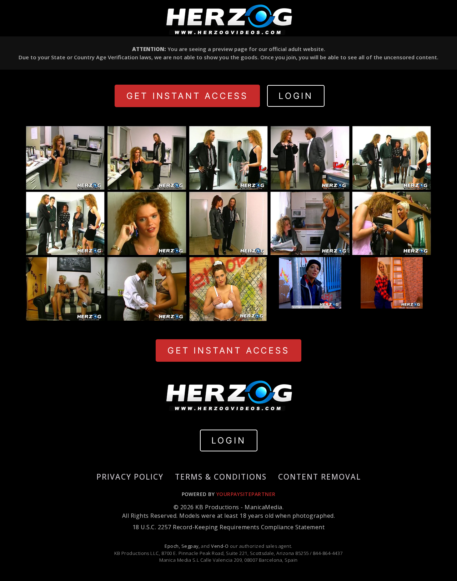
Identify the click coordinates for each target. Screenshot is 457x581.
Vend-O (219, 546)
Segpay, (190, 546)
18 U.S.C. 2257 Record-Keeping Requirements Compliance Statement (228, 527)
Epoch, (172, 546)
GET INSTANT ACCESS (187, 96)
